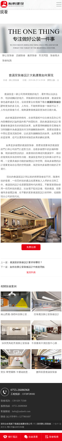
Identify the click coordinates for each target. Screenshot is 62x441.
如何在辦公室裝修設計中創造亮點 (27, 267)
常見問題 (43, 55)
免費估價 (31, 247)
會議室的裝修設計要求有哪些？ (26, 262)
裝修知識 (7, 60)
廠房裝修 (32, 55)
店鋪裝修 (20, 55)
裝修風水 (55, 55)
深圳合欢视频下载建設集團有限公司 (16, 424)
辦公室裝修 (8, 55)
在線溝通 (33, 437)
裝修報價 (53, 437)
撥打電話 (12, 437)
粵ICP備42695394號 (15, 427)
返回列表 (31, 272)
